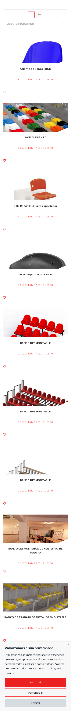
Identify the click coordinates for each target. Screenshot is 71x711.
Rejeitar (35, 702)
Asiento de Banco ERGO (35, 68)
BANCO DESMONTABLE (35, 343)
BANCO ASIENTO (35, 137)
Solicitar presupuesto (35, 79)
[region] (35, 676)
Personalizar (35, 692)
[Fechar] (68, 644)
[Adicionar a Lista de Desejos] (4, 93)
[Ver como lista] (40, 15)
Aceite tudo (35, 682)
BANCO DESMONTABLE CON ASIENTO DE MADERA (35, 550)
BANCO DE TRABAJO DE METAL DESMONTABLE (35, 617)
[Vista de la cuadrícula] (31, 15)
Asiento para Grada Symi (35, 274)
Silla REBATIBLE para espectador (35, 205)
